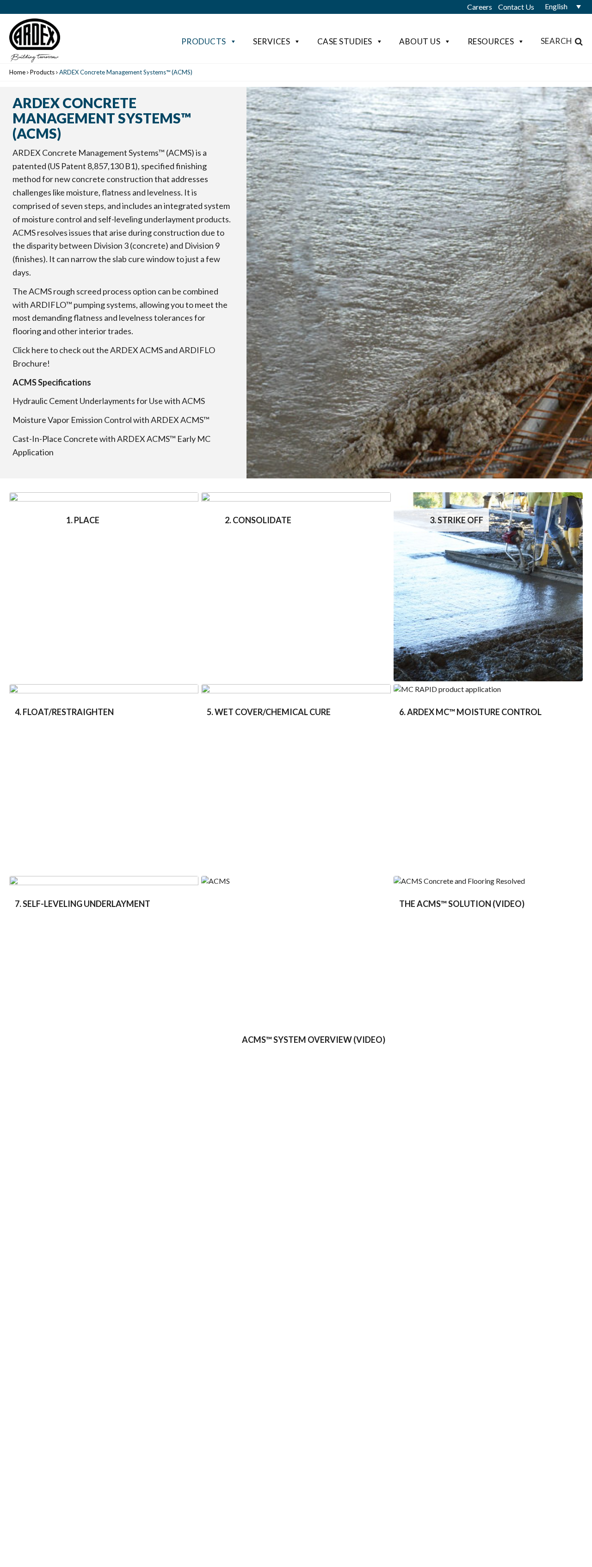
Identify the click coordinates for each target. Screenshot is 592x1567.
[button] (559, 6)
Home (17, 72)
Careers (479, 6)
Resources (491, 41)
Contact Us (516, 6)
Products (203, 41)
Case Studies (344, 41)
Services (271, 41)
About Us (419, 41)
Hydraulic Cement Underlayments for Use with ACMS (108, 401)
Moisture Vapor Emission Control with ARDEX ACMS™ (111, 420)
